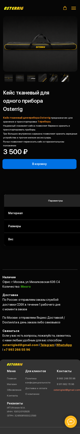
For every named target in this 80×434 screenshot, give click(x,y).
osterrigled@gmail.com (20, 345)
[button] (65, 8)
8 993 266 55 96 (66, 378)
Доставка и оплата (36, 388)
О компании (32, 393)
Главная (11, 378)
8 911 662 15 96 (65, 384)
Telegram (47, 345)
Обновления (14, 389)
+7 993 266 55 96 (17, 350)
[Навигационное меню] (73, 8)
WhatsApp (64, 345)
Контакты (12, 395)
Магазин (12, 384)
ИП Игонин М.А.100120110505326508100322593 (21, 411)
